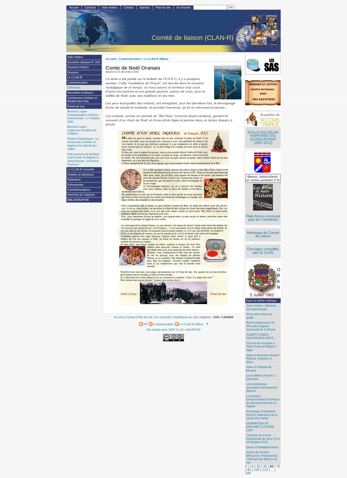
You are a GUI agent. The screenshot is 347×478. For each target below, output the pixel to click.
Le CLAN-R (74, 77)
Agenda (145, 7)
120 (265, 470)
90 (249, 470)
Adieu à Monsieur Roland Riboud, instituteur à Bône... (262, 359)
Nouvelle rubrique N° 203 (83, 62)
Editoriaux (73, 87)
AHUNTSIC (193, 329)
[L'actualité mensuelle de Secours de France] (263, 119)
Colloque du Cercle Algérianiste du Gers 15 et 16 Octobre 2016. (262, 439)
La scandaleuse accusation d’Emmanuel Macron (261, 387)
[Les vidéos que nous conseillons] (263, 198)
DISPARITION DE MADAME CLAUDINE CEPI (260, 427)
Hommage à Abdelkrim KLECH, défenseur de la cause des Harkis (261, 415)
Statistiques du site (186, 317)
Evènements (75, 184)
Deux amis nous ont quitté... (259, 316)
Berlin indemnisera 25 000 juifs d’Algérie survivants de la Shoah (260, 326)
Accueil (111, 58)
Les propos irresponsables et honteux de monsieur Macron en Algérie (262, 401)
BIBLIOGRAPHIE (78, 200)
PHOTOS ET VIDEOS (81, 195)
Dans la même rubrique (261, 300)
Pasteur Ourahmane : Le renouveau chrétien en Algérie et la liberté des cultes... (83, 144)
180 (248, 473)
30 (258, 466)
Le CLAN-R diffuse (156, 58)
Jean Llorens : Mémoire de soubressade (261, 307)
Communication (129, 58)
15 (252, 466)
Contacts (90, 7)
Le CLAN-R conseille (80, 169)
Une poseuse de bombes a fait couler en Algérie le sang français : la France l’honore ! (83, 159)
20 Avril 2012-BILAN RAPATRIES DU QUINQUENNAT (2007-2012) (263, 137)
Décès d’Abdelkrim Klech (262, 447)
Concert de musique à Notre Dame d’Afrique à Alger (261, 347)
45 (265, 466)
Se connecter (163, 317)
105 (256, 470)
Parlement (73, 179)
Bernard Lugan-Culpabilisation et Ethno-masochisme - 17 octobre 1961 (83, 116)
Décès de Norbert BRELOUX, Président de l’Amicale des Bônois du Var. (262, 457)
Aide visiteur (110, 7)
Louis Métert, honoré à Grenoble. (260, 377)
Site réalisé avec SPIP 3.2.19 (164, 329)
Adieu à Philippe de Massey (258, 368)
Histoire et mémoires (80, 174)
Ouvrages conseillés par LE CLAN (263, 250)
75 (278, 466)
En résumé (183, 7)
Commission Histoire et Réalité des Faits (82, 99)
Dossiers (73, 72)
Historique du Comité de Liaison (263, 234)
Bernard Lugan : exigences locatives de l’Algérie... (82, 130)
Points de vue (76, 106)
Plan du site (163, 7)
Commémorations (78, 189)
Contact (129, 7)
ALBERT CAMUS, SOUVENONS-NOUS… (261, 336)
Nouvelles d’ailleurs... (81, 92)
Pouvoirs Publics (78, 67)
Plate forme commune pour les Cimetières (263, 218)
